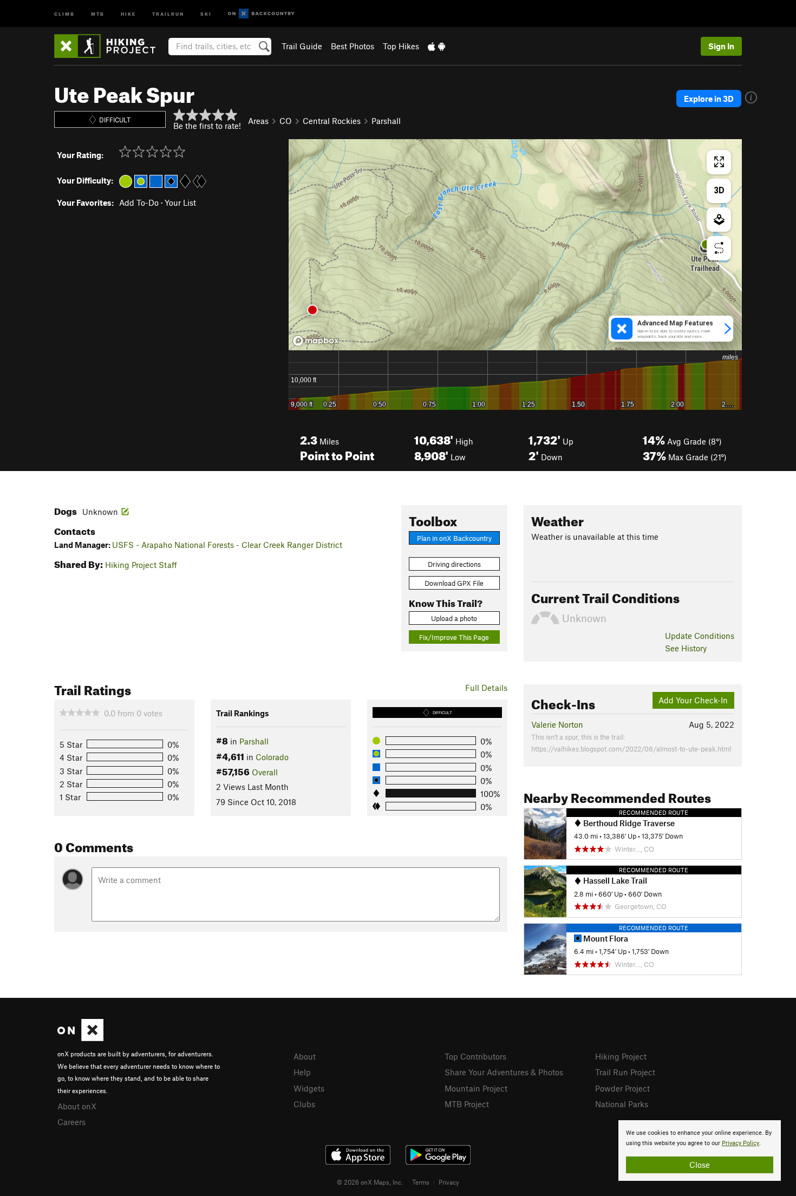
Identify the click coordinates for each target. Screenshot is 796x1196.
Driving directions (454, 564)
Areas (258, 121)
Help (302, 1072)
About (304, 1056)
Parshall (386, 121)
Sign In (721, 46)
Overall (265, 772)
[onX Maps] (80, 1038)
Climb (64, 13)
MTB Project (467, 1104)
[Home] (110, 46)
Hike (128, 13)
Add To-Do (139, 202)
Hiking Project (621, 1056)
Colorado (272, 757)
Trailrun (168, 13)
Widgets (308, 1088)
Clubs (304, 1104)
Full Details (486, 687)
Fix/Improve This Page (454, 637)
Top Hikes (401, 46)
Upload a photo (454, 618)
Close (699, 1164)
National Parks (621, 1104)
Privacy (449, 1182)
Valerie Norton (557, 724)
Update (699, 636)
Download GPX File (454, 583)
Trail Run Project (625, 1072)
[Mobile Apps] (436, 46)
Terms (420, 1182)
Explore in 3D (709, 98)
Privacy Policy (740, 1143)
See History (686, 648)
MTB (98, 13)
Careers (71, 1122)
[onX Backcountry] (261, 14)
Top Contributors (475, 1056)
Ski (206, 13)
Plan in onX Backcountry (454, 538)
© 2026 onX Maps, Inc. (370, 1182)
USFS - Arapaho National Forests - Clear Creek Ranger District (227, 545)
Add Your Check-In (693, 700)
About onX (76, 1106)
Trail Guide (302, 46)
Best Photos (352, 46)
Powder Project (622, 1088)
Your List (180, 202)
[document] (699, 1150)
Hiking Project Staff (141, 565)
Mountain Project (476, 1088)
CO (285, 121)
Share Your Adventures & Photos (504, 1072)
